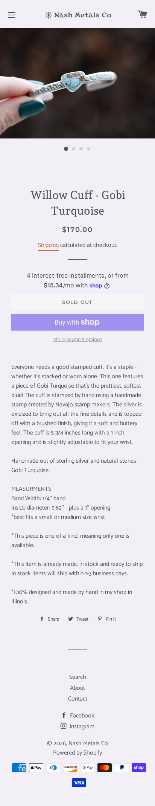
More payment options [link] (77, 340)
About (77, 688)
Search (77, 677)
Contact (77, 699)
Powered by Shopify (77, 753)
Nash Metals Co (88, 743)
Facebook (81, 716)
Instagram (81, 727)
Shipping (48, 245)
